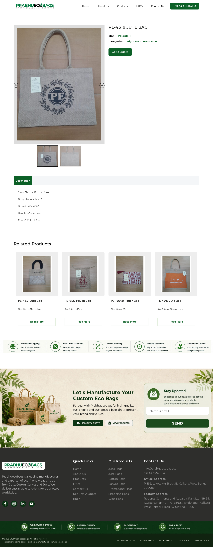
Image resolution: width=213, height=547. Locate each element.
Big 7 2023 (134, 41)
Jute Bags (115, 474)
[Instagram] (14, 504)
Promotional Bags (120, 489)
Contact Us (157, 6)
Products (122, 6)
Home (86, 6)
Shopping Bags (118, 494)
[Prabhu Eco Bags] (23, 466)
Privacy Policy (147, 540)
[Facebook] (5, 504)
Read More (37, 321)
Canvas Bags (116, 484)
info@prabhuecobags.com (161, 468)
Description (23, 180)
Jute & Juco (149, 41)
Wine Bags (115, 499)
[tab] (23, 180)
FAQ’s (139, 6)
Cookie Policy (183, 540)
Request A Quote (85, 494)
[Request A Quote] (88, 422)
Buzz (76, 499)
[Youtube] (31, 504)
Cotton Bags (116, 479)
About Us (103, 6)
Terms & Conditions (126, 540)
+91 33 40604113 (184, 6)
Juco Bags (115, 469)
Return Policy (165, 540)
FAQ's (76, 484)
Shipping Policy (201, 540)
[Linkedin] (23, 504)
